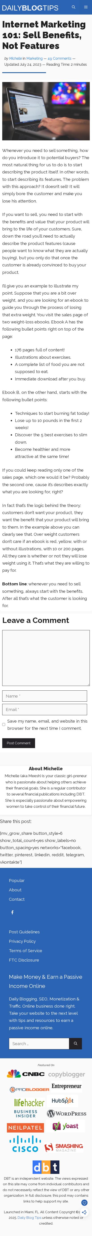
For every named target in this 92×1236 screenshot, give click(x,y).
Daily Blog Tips (29, 1218)
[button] (73, 7)
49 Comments (59, 58)
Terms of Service (25, 950)
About (15, 889)
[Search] (75, 1043)
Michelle (15, 58)
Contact (17, 899)
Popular (17, 880)
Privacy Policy (22, 941)
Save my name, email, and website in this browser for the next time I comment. (47, 725)
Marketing (34, 58)
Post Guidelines (24, 931)
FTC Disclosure (24, 960)
